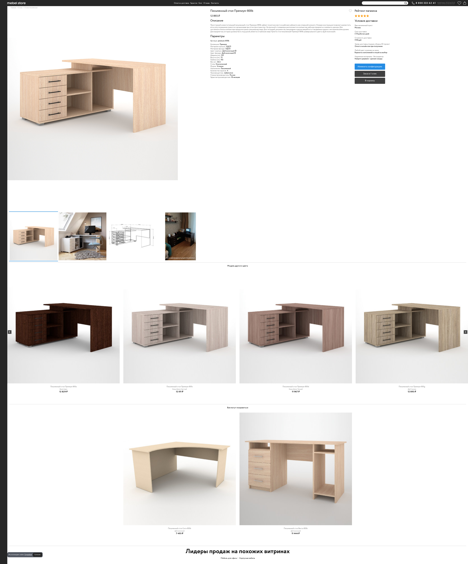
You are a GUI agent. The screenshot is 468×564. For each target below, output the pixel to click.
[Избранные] (459, 3)
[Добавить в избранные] (350, 10)
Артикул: (214, 41)
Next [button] (465, 332)
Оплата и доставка (181, 3)
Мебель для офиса (229, 558)
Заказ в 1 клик (370, 73)
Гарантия (193, 3)
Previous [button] (9, 332)
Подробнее (28, 555)
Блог (200, 3)
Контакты (215, 3)
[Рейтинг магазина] (363, 16)
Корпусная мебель (247, 558)
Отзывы (206, 3)
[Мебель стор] (16, 3)
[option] (107, 109)
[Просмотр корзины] (464, 3)
